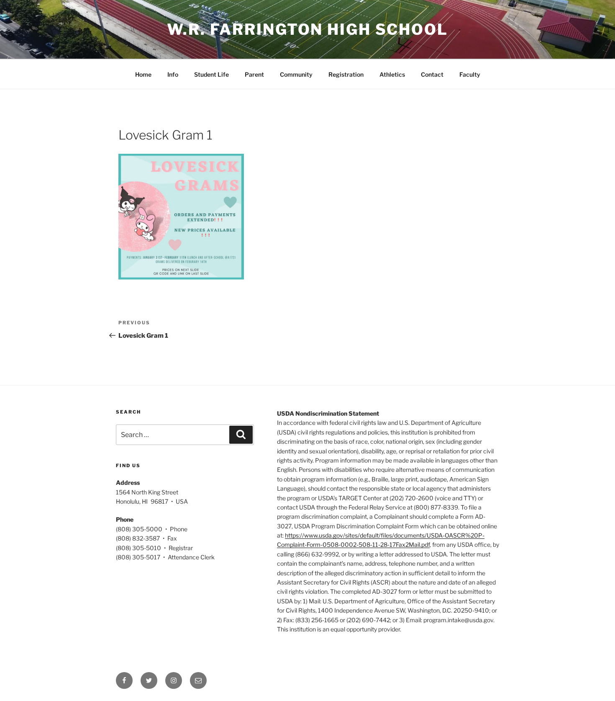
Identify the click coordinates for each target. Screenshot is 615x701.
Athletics (392, 74)
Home (143, 74)
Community (296, 74)
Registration (346, 74)
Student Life (211, 74)
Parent (254, 74)
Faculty (469, 74)
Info (172, 74)
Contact (432, 74)
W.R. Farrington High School (307, 29)
